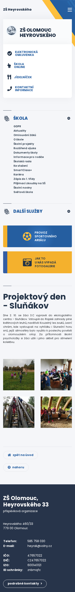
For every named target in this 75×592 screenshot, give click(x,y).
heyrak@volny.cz (40, 546)
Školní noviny (23, 187)
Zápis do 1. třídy (24, 179)
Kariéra (19, 174)
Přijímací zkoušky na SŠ (29, 183)
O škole (19, 139)
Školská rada (22, 161)
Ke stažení (21, 166)
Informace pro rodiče (29, 157)
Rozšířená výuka (25, 148)
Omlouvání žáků (25, 135)
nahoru (18, 467)
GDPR (17, 126)
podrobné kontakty (24, 583)
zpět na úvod (22, 455)
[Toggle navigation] (70, 9)
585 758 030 (36, 541)
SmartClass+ (23, 170)
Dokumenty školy (26, 152)
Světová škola (23, 192)
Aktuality (20, 130)
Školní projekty (24, 144)
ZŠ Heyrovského (17, 9)
